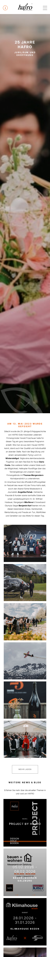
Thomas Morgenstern (33, 475)
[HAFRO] (25, 6)
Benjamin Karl (25, 505)
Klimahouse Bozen (25, 929)
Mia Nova (28, 502)
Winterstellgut (12, 458)
